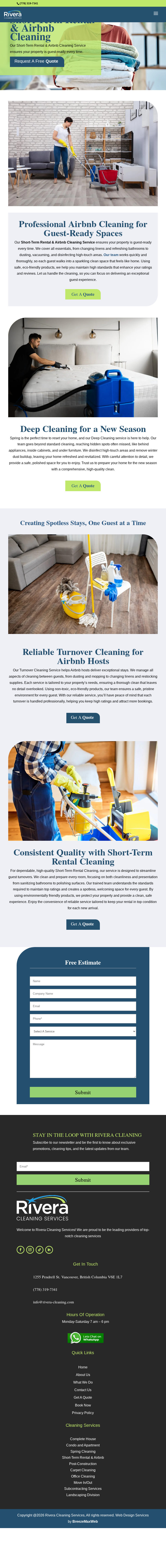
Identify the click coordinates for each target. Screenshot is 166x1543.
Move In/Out (83, 1482)
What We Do (83, 1382)
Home (83, 1367)
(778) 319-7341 (29, 3)
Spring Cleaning (83, 1451)
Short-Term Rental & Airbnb (83, 1457)
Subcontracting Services (83, 1488)
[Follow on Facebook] (20, 1250)
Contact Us (82, 1390)
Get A (83, 294)
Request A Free (36, 61)
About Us (83, 1375)
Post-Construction (83, 1464)
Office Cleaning (83, 1476)
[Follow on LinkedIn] (49, 1250)
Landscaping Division (83, 1495)
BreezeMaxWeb (85, 1521)
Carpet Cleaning (83, 1470)
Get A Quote (83, 1397)
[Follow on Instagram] (30, 1250)
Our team (111, 255)
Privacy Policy (83, 1413)
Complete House (83, 1439)
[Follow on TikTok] (39, 1250)
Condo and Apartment (83, 1445)
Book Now (83, 1405)
